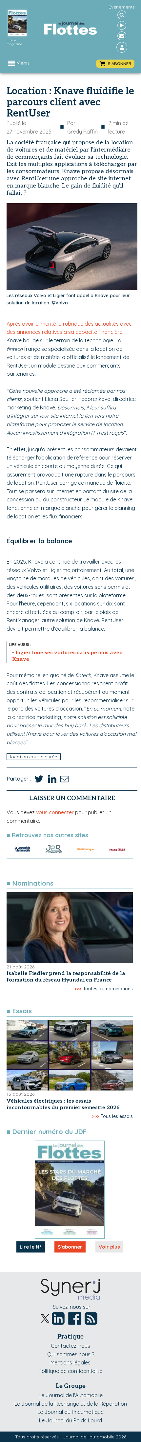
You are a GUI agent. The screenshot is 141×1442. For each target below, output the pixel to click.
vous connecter (55, 812)
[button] (115, 64)
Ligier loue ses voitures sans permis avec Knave (67, 656)
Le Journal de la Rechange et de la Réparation (70, 1403)
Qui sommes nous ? (70, 1354)
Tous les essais (117, 1116)
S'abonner (70, 1247)
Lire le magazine (14, 42)
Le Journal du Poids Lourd (70, 1420)
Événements (122, 7)
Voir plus (109, 1247)
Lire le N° (31, 1247)
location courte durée (33, 757)
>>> (77, 989)
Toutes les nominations (108, 989)
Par (82, 127)
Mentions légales (70, 1362)
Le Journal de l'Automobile (71, 1395)
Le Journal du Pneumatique (70, 1412)
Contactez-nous (70, 1346)
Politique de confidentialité (70, 1371)
